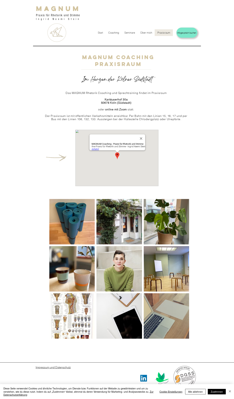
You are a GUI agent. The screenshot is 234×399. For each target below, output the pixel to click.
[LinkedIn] (143, 378)
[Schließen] (230, 391)
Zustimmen (217, 391)
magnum (58, 8)
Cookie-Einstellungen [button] (170, 391)
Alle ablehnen (195, 391)
